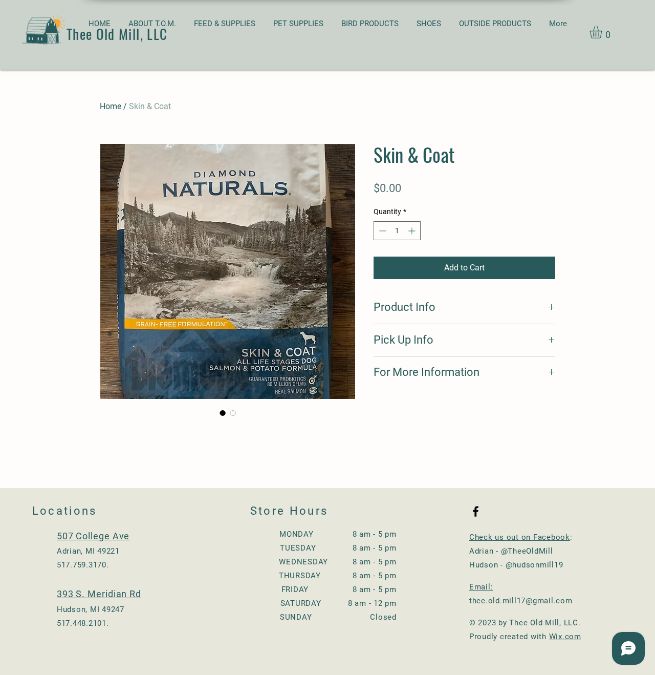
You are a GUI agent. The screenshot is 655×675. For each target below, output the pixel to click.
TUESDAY (298, 548)
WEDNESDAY (314, 561)
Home (110, 106)
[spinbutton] (397, 231)
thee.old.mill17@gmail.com (521, 600)
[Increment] (412, 231)
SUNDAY (321, 617)
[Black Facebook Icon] (476, 511)
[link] (603, 32)
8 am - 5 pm (371, 548)
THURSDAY (300, 575)
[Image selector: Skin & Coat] (222, 413)
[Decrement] (381, 231)
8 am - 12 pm (369, 603)
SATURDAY (300, 603)
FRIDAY (313, 589)
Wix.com (565, 636)
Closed (380, 617)
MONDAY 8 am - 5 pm (338, 534)
